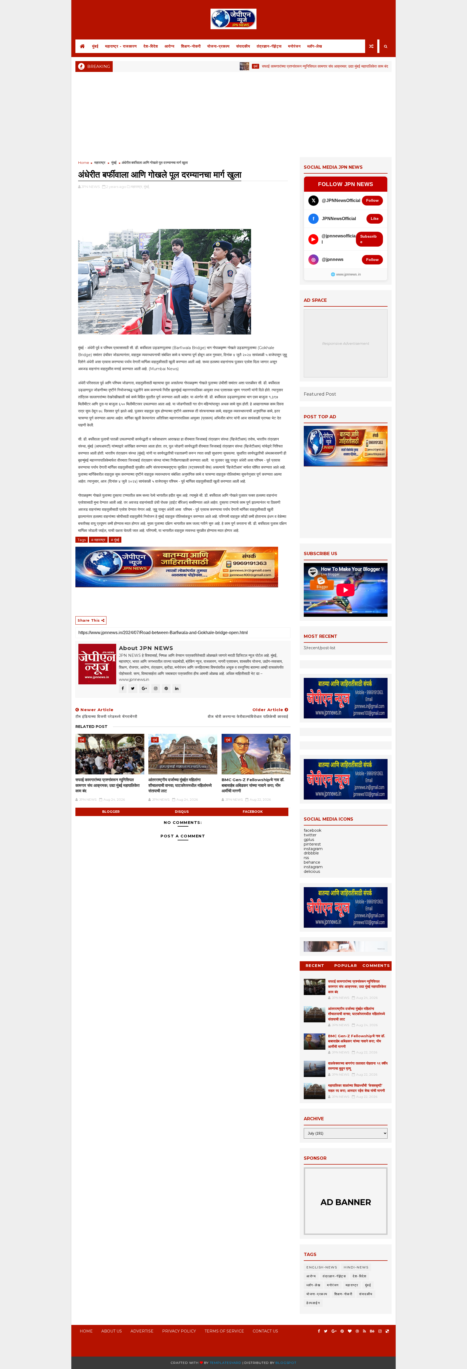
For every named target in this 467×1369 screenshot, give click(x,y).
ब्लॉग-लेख (314, 46)
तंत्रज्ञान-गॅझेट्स (269, 46)
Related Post (91, 726)
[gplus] (334, 1331)
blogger (111, 812)
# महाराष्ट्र (98, 540)
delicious (312, 871)
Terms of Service (224, 1331)
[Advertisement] (233, 114)
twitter (310, 835)
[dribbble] (357, 1331)
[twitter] (326, 1331)
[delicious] (387, 1331)
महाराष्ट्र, (137, 186)
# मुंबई (115, 540)
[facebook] (318, 1331)
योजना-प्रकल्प (218, 46)
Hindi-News (356, 1267)
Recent (315, 965)
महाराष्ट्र (99, 162)
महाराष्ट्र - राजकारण (121, 46)
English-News (321, 1267)
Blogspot (285, 1363)
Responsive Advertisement (345, 343)
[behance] (372, 1331)
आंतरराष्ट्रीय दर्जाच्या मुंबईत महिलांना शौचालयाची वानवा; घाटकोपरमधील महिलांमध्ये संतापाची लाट (180, 785)
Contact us (265, 1331)
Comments (376, 965)
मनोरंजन (294, 46)
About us (111, 1331)
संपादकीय (243, 46)
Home (83, 162)
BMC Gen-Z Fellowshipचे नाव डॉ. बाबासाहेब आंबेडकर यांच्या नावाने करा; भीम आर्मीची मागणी (253, 785)
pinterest (312, 844)
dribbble (311, 853)
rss (306, 857)
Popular (345, 965)
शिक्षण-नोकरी (191, 46)
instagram (313, 848)
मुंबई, (147, 186)
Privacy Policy (179, 1331)
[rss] (364, 1331)
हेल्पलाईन (313, 1303)
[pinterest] (342, 1331)
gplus (309, 839)
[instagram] (380, 1331)
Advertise (142, 1331)
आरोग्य (170, 46)
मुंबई (95, 46)
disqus (182, 812)
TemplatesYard (225, 1363)
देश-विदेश (151, 46)
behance (312, 862)
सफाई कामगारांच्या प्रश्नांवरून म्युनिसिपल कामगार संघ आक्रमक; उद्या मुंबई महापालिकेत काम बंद (286, 66)
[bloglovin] (349, 1331)
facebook (253, 812)
